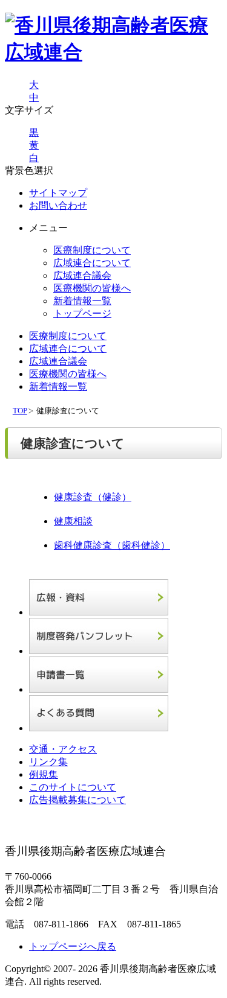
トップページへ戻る (72, 946)
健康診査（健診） (92, 497)
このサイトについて (72, 787)
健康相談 (73, 521)
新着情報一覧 (82, 301)
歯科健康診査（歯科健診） (112, 545)
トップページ (82, 313)
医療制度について (92, 250)
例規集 (43, 774)
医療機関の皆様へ (92, 288)
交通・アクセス (63, 749)
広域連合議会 (82, 275)
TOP (20, 411)
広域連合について (92, 263)
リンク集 (48, 762)
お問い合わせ (58, 205)
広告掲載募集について (77, 800)
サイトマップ (58, 193)
